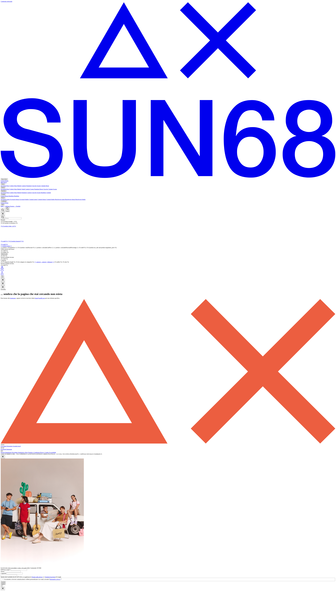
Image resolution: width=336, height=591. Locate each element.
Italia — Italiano (5, 206)
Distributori (8, 452)
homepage (13, 298)
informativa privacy (55, 579)
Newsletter (15, 452)
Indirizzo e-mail (5, 569)
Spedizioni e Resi (23, 452)
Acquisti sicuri (17, 446)
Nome (2, 571)
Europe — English (15, 206)
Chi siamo (4, 446)
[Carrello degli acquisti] (168, 273)
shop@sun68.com (40, 298)
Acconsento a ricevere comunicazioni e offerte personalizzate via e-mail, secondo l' (33, 579)
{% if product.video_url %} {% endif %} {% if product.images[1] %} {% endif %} (12, 235)
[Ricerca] (3, 210)
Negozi (3, 452)
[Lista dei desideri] (168, 270)
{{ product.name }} (6, 246)
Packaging (10, 446)
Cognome (3, 573)
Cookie (47, 452)
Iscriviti (3, 582)
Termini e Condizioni (34, 452)
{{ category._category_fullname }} (44, 262)
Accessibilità (52, 452)
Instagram (9, 449)
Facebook (3, 449)
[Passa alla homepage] (168, 177)
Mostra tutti (4, 254)
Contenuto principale (6, 1)
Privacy (42, 452)
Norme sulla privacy (37, 577)
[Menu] (2, 276)
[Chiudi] (3, 214)
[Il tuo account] (2, 268)
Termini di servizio (50, 577)
